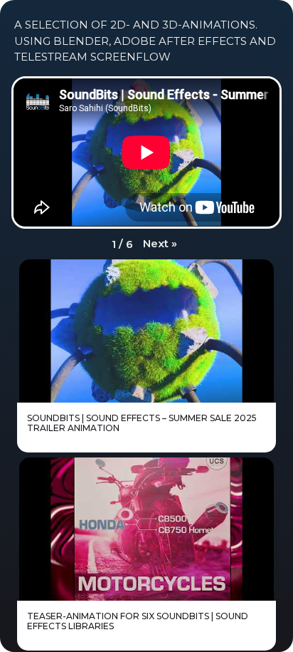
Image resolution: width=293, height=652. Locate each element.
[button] (160, 244)
